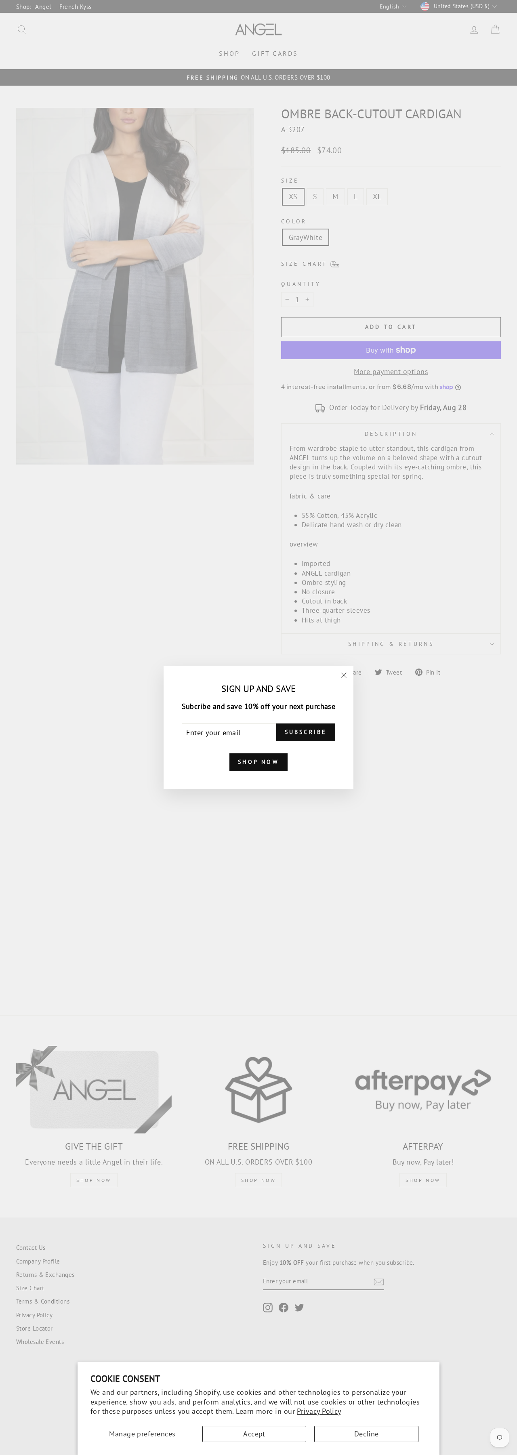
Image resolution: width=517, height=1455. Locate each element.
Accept (254, 1433)
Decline (366, 1433)
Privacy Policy (319, 1411)
